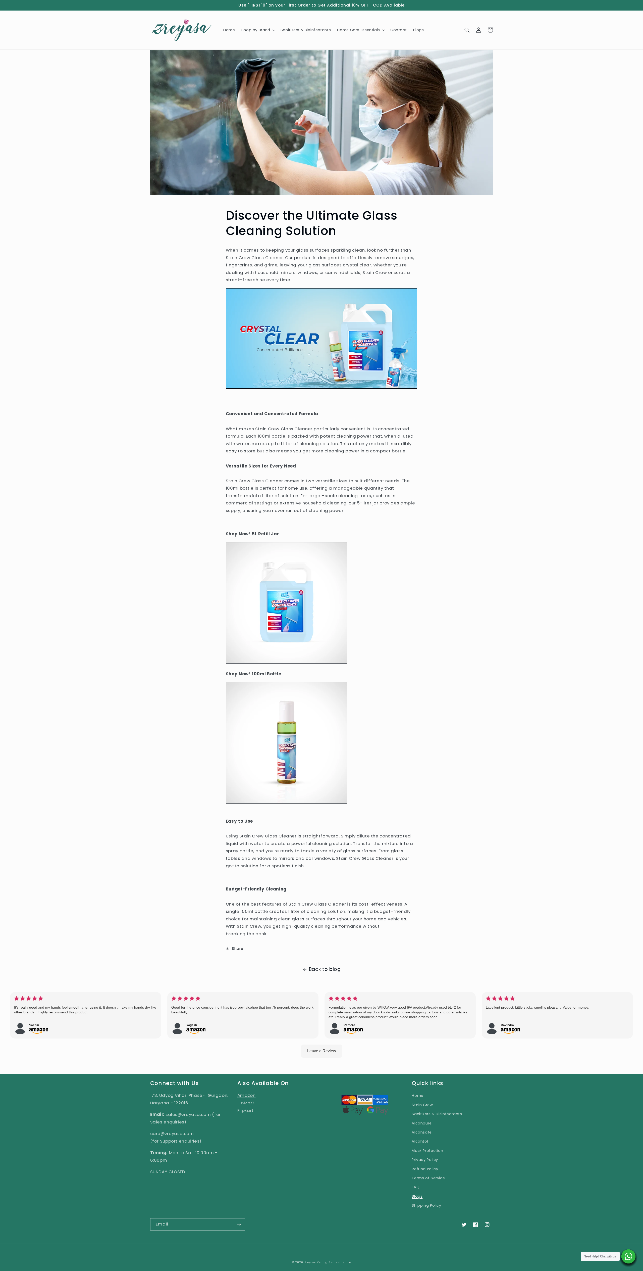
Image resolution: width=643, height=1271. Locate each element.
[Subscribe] (239, 1224)
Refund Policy (425, 1168)
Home (417, 1095)
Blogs (417, 1196)
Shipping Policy (426, 1205)
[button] (257, 30)
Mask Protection (427, 1150)
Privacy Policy (425, 1159)
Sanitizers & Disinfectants (437, 1113)
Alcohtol (420, 1141)
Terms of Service (428, 1178)
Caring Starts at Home (334, 1262)
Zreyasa (310, 1262)
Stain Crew (422, 1104)
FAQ (415, 1187)
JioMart (245, 1103)
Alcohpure (422, 1123)
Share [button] (237, 948)
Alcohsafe (422, 1132)
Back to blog (325, 969)
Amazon (246, 1095)
